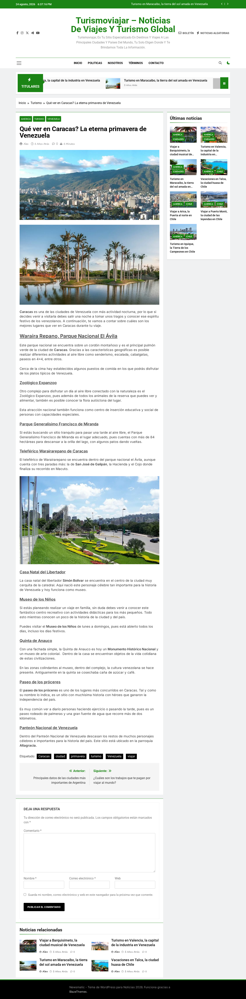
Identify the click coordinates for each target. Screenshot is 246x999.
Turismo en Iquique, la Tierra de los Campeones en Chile (182, 247)
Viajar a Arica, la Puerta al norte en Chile (181, 215)
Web (118, 878)
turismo (96, 756)
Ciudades (178, 139)
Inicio (78, 63)
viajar (131, 756)
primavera (78, 756)
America (26, 119)
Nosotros (115, 63)
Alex (26, 144)
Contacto (156, 63)
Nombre (30, 878)
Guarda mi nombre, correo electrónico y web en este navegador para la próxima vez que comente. (90, 895)
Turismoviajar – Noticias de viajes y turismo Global (123, 24)
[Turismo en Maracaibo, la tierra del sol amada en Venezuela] (83, 85)
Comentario (33, 831)
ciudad (60, 756)
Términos (136, 63)
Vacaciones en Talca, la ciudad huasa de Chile (178, 5)
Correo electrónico (82, 878)
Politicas (95, 63)
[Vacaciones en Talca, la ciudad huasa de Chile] (191, 85)
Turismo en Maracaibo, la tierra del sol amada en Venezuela (136, 80)
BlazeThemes (78, 991)
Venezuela (53, 119)
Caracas (44, 756)
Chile (220, 171)
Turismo (39, 119)
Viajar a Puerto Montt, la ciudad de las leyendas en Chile (214, 215)
